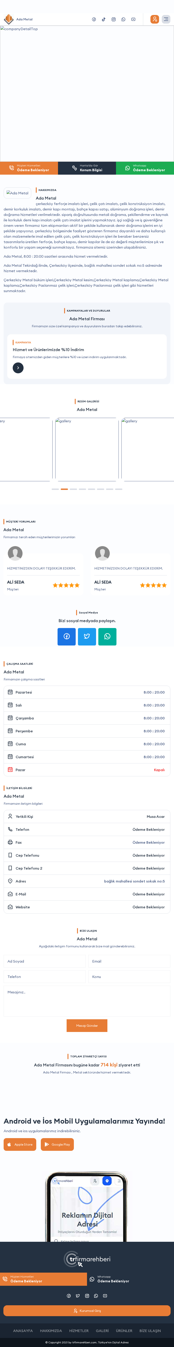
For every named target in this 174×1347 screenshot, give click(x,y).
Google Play (61, 1144)
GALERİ (102, 1330)
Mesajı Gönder (87, 1026)
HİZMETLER (79, 1330)
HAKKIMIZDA (51, 1330)
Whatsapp (113, 1279)
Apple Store (23, 1144)
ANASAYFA (23, 1330)
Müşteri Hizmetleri (26, 1279)
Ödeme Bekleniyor (149, 829)
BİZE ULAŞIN (150, 1330)
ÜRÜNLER (124, 1330)
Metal (77, 1072)
